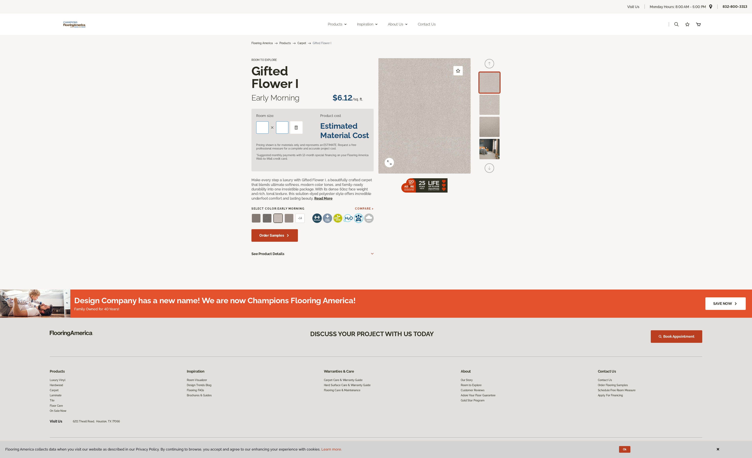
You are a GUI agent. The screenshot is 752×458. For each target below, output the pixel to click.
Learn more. (331, 449)
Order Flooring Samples (613, 385)
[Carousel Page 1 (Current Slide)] (489, 83)
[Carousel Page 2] (489, 105)
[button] (676, 24)
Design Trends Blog (199, 385)
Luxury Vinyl (57, 380)
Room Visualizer (197, 380)
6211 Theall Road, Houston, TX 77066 (96, 421)
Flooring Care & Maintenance (342, 390)
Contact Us (427, 24)
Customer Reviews (472, 390)
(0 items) (698, 24)
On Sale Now (58, 410)
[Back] (489, 63)
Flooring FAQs (195, 390)
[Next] (489, 168)
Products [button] (335, 24)
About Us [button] (395, 24)
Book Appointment (678, 336)
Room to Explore (471, 385)
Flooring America (262, 43)
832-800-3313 (735, 7)
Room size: (265, 116)
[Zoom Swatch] (389, 162)
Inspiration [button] (365, 24)
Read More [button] (323, 198)
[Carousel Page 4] (489, 149)
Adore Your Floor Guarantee (478, 395)
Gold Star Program (472, 400)
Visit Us (633, 7)
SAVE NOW (722, 303)
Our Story (467, 380)
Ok (625, 449)
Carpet (301, 43)
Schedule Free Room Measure (616, 390)
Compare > (364, 208)
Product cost (330, 116)
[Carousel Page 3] (489, 127)
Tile (52, 400)
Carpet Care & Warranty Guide (343, 380)
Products (285, 43)
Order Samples (271, 235)
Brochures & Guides (199, 395)
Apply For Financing (610, 395)
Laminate (55, 395)
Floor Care (56, 405)
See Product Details (267, 254)
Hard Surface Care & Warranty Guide (347, 385)
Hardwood (56, 385)
